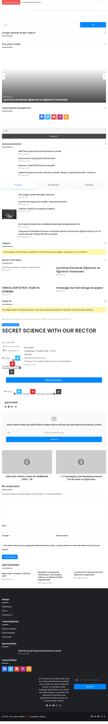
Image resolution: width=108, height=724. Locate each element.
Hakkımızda (7, 607)
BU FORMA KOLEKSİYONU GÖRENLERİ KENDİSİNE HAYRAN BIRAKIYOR (49, 224)
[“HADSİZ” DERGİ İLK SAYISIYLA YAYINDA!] (9, 214)
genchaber (6, 342)
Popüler (18, 185)
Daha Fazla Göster (53, 380)
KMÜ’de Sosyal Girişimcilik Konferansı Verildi (39, 151)
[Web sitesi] (6, 406)
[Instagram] (57, 705)
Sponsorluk (6, 637)
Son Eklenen (53, 185)
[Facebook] (9, 406)
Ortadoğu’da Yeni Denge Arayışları (79, 288)
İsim (4, 526)
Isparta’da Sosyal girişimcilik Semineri (36, 158)
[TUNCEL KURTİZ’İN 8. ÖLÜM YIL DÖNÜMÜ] (27, 282)
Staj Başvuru (7, 615)
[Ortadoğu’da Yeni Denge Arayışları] (81, 282)
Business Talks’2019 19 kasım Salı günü (36, 165)
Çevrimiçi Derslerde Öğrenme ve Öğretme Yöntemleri (43, 2)
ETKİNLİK (16, 319)
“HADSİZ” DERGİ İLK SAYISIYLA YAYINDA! (36, 209)
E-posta (6, 535)
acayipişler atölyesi (38, 716)
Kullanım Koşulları (9, 629)
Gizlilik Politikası (8, 633)
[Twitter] (12, 406)
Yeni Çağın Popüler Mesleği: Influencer (36, 194)
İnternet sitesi (62, 535)
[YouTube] (54, 705)
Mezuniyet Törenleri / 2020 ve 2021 (16, 574)
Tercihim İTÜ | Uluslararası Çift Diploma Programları (88, 573)
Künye (4, 611)
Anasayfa (8, 319)
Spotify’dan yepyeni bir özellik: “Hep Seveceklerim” (42, 201)
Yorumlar (89, 185)
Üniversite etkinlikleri (30, 319)
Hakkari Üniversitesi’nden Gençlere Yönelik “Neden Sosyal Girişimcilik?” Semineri (57, 172)
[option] (54, 76)
